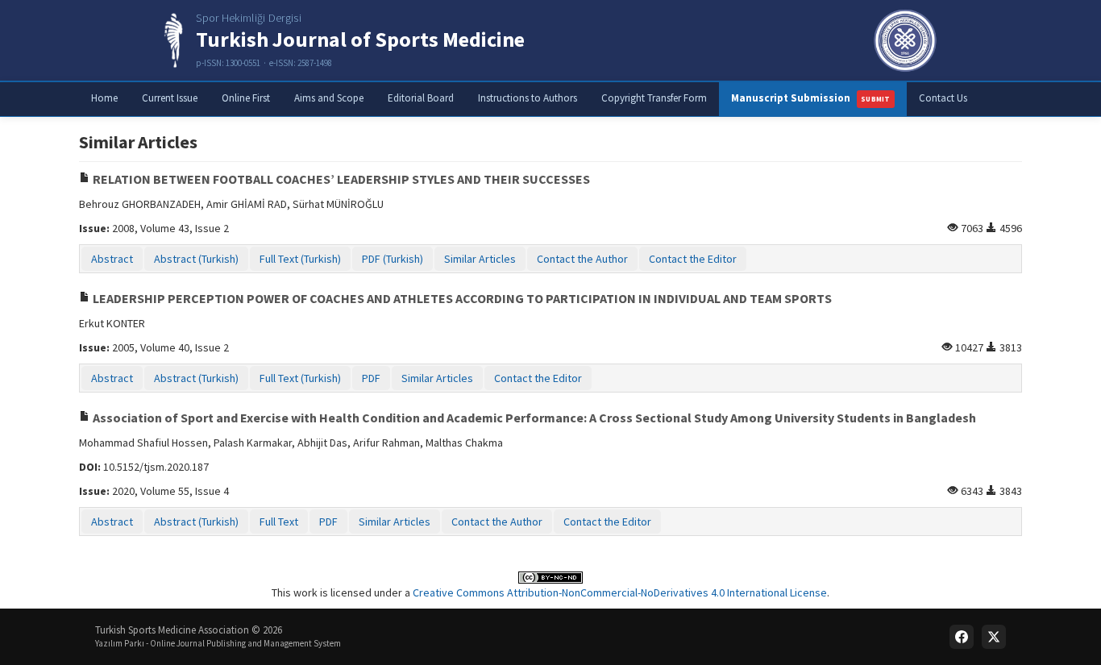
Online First (246, 98)
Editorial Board (421, 98)
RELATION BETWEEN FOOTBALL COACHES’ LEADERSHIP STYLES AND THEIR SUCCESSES (340, 179)
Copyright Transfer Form (654, 98)
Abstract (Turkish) (196, 258)
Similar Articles (480, 258)
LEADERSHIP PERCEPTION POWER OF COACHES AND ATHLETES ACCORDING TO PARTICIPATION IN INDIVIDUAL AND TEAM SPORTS (461, 298)
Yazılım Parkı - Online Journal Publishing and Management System (218, 643)
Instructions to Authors (527, 98)
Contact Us (943, 98)
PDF (371, 378)
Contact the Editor (693, 258)
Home (104, 98)
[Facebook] (961, 637)
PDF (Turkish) (392, 258)
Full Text (279, 521)
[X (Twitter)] (994, 637)
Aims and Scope (329, 98)
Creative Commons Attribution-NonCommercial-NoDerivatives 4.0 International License (620, 592)
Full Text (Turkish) (300, 258)
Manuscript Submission (811, 98)
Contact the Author (582, 258)
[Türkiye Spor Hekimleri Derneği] (905, 40)
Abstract (112, 258)
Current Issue (169, 98)
